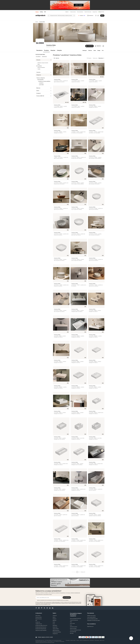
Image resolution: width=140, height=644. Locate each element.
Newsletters (55, 625)
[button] (67, 11)
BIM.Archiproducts (56, 630)
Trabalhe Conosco (39, 623)
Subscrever (67, 597)
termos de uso (49, 602)
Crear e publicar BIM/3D (91, 617)
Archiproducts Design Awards (41, 628)
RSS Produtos (97, 640)
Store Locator (72, 623)
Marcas (54, 617)
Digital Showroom (90, 626)
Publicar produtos (73, 11)
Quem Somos (38, 615)
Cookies (77, 640)
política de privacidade (56, 602)
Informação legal (73, 631)
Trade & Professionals (87, 11)
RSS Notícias (92, 640)
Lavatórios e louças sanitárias (44, 81)
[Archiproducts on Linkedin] (52, 607)
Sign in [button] (102, 15)
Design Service (95, 11)
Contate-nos (38, 622)
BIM (45, 11)
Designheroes (55, 633)
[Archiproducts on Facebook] (37, 607)
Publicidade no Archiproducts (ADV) (93, 620)
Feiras (54, 622)
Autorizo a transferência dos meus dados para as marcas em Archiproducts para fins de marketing (52, 600)
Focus (54, 623)
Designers (54, 618)
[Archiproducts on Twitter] (44, 607)
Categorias (55, 615)
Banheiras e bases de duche (43, 62)
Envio (71, 625)
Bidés (39, 64)
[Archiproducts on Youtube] (50, 607)
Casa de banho (40, 79)
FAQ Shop (72, 633)
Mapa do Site (102, 640)
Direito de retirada (73, 628)
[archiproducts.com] (40, 15)
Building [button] (41, 11)
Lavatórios (38, 56)
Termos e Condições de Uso (84, 640)
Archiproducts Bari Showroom (41, 627)
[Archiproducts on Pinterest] (41, 607)
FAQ (36, 620)
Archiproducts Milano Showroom (41, 625)
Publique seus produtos (91, 615)
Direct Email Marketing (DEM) (92, 618)
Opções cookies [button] (73, 640)
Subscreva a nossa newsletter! (41, 630)
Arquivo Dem (55, 627)
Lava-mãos (41, 84)
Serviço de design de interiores (75, 618)
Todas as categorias (40, 77)
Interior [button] (37, 11)
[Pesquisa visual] (74, 15)
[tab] (39, 613)
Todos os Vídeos (56, 628)
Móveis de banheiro (41, 67)
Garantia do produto (73, 626)
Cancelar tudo (44, 56)
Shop (71, 621)
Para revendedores (80, 11)
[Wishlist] (96, 15)
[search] (48, 15)
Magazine (54, 620)
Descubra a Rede (39, 617)
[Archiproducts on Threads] (47, 607)
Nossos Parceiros (39, 618)
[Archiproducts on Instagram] (39, 607)
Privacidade (68, 640)
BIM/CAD (57, 58)
